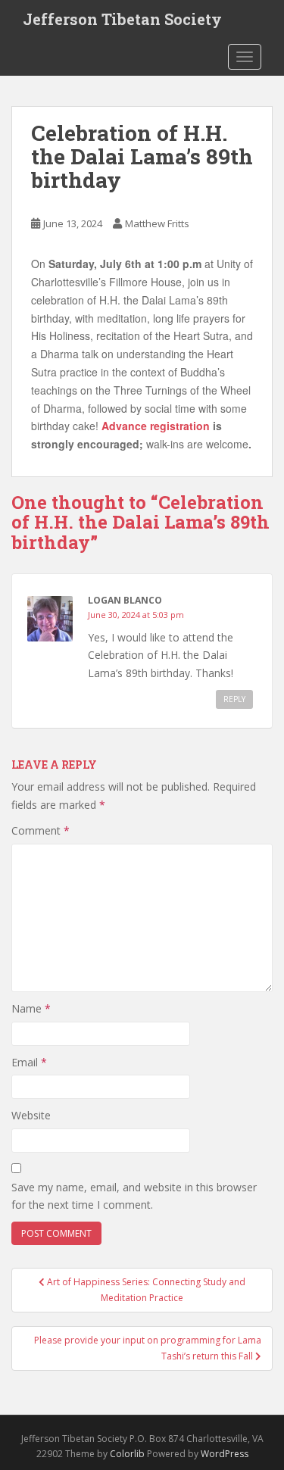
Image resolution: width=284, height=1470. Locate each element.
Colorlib (127, 1453)
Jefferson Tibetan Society (122, 19)
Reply (234, 699)
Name (31, 1008)
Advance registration (155, 425)
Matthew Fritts (157, 223)
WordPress (224, 1453)
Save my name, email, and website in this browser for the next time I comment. (134, 1196)
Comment (40, 830)
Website (31, 1115)
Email (29, 1062)
